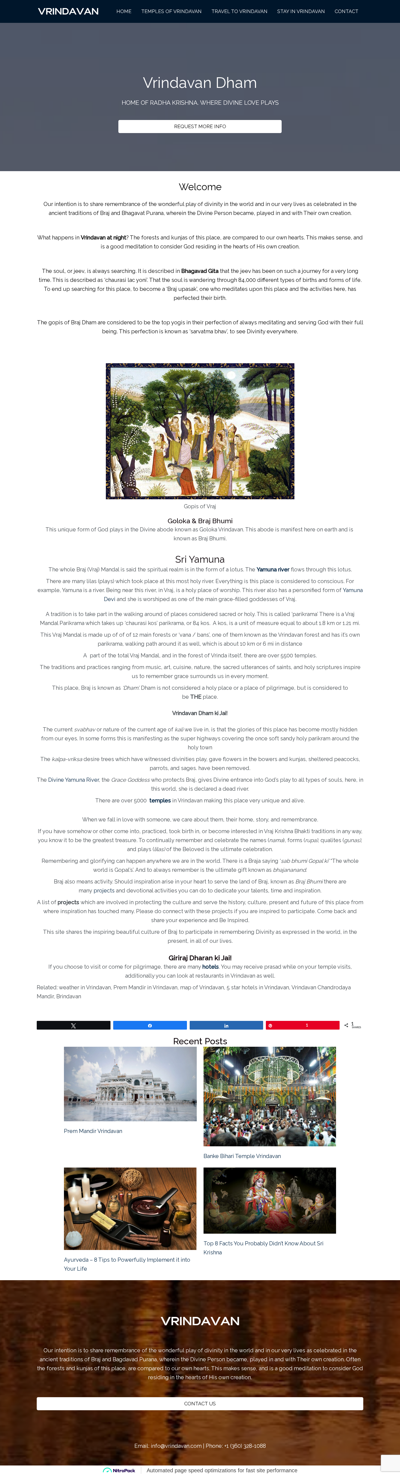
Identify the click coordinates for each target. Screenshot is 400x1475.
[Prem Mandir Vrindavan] (130, 1084)
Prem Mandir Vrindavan (93, 1131)
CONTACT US (200, 1403)
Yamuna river (273, 569)
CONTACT (346, 11)
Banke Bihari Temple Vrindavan (242, 1156)
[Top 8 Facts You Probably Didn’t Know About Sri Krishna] (270, 1201)
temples (160, 800)
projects (104, 890)
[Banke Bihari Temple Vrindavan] (270, 1096)
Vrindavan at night (103, 237)
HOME (123, 11)
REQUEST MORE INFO (200, 126)
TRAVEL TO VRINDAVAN (239, 11)
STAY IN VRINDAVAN (301, 11)
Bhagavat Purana (143, 213)
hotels (210, 966)
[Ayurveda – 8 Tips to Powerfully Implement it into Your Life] (130, 1209)
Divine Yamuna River (73, 780)
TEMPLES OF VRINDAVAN (171, 11)
